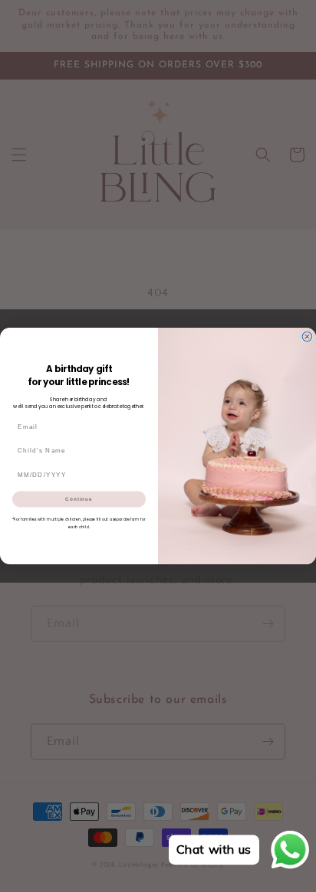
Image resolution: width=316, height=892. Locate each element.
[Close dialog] (307, 336)
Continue (78, 499)
